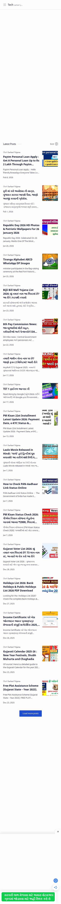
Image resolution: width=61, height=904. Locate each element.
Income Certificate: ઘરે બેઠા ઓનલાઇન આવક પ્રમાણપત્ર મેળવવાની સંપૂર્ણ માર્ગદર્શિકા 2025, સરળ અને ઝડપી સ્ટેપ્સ (20, 621)
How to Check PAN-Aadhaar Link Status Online (20, 486)
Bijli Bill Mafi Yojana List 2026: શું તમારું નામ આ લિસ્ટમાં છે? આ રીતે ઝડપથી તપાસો (21, 293)
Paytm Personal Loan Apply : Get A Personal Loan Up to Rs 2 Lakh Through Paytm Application (21, 160)
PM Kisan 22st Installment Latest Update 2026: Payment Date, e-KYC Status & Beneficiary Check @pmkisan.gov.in (21, 419)
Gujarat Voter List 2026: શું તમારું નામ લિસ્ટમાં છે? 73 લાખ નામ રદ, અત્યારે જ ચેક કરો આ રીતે (21, 552)
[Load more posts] (30, 713)
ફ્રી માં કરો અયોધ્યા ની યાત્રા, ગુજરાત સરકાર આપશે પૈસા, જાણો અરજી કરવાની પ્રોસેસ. (20, 194)
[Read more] (35, 177)
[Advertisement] (30, 43)
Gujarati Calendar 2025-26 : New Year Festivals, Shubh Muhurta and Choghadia (20, 655)
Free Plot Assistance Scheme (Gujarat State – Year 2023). (20, 687)
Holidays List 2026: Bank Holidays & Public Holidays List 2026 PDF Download (19, 586)
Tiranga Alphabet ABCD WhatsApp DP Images (17, 261)
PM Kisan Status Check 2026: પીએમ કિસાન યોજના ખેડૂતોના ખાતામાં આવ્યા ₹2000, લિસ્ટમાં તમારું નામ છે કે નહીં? (21, 518)
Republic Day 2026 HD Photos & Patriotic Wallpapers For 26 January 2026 (21, 228)
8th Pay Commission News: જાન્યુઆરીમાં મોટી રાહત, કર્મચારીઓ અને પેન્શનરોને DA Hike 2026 (20, 328)
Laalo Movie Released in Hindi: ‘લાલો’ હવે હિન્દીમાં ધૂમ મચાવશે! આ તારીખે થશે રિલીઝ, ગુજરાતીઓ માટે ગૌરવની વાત (19, 453)
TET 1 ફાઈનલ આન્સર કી (16, 389)
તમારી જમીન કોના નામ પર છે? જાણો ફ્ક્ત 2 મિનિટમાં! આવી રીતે (20, 360)
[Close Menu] (58, 831)
